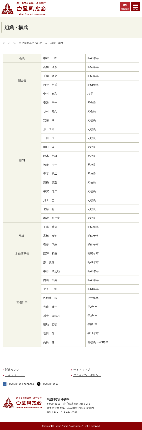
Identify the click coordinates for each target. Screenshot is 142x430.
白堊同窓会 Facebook (20, 383)
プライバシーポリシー (87, 375)
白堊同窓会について (30, 43)
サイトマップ (81, 369)
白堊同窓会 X (49, 383)
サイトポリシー (15, 375)
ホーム (7, 43)
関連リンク (12, 369)
